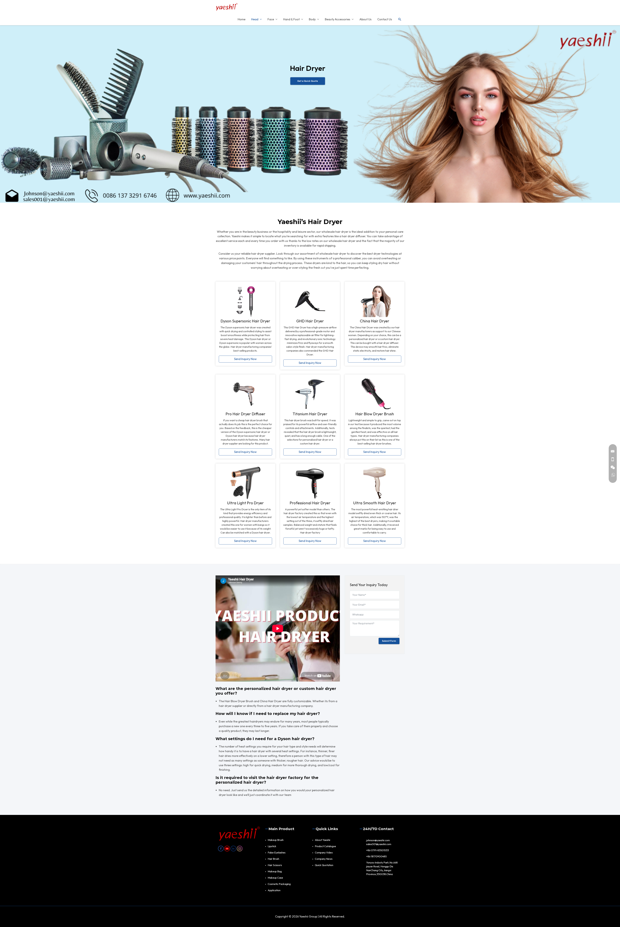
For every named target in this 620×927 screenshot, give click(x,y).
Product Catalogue (325, 846)
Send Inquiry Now (245, 359)
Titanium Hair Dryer (310, 413)
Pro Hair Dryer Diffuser (245, 413)
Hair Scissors (275, 865)
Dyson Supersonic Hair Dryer (245, 321)
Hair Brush (273, 858)
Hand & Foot (291, 19)
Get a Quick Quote (307, 81)
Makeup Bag (275, 871)
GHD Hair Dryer (310, 321)
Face (271, 19)
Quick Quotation (324, 865)
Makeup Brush (276, 840)
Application (274, 890)
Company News (323, 858)
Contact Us (384, 19)
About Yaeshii (322, 840)
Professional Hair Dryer (310, 502)
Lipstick (272, 846)
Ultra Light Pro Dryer (245, 502)
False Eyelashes (276, 852)
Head (254, 19)
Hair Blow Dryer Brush (374, 413)
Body (312, 19)
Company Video (324, 852)
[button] (400, 19)
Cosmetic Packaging (279, 884)
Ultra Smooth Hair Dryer (374, 502)
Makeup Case (275, 877)
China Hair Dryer (374, 321)
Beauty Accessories (337, 19)
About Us (365, 19)
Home (241, 19)
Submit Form (389, 640)
